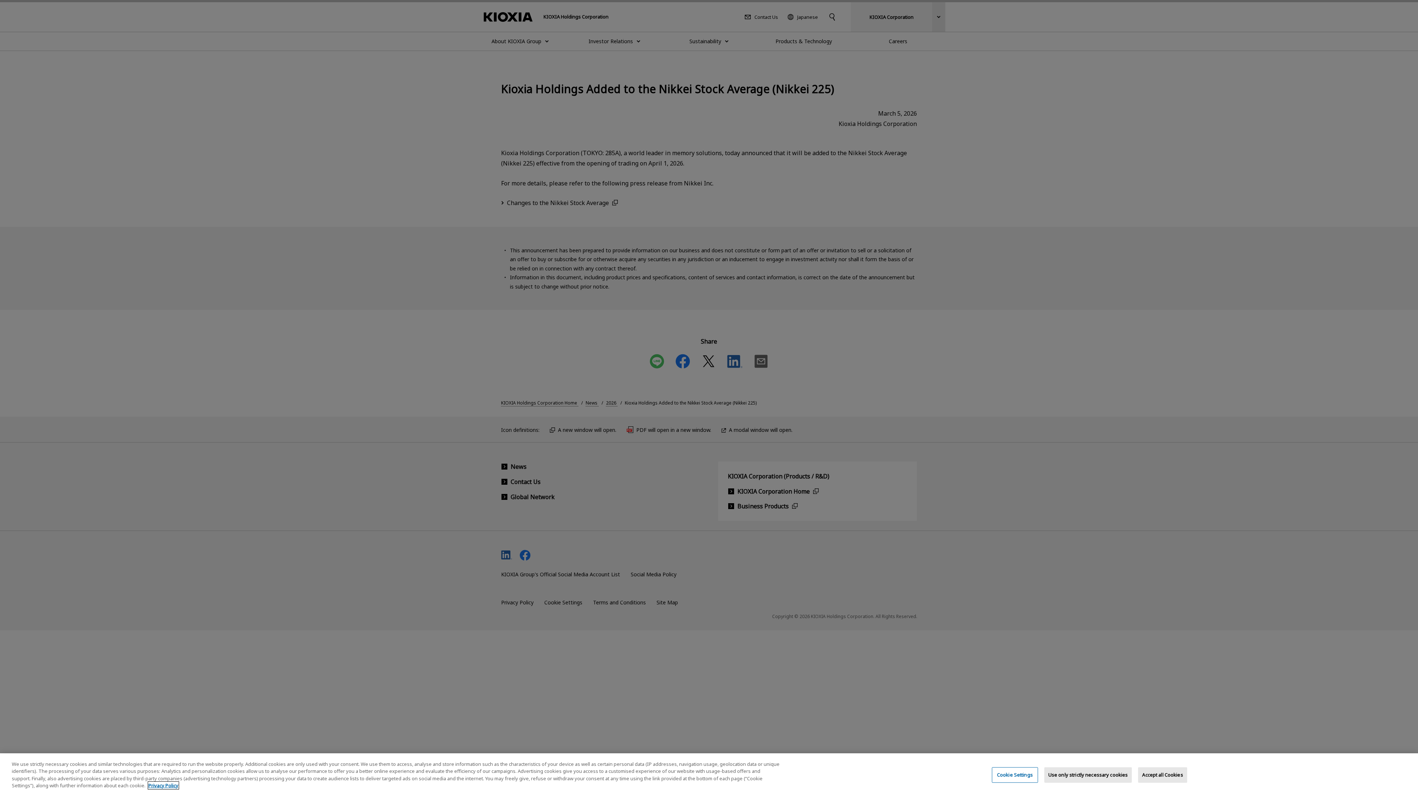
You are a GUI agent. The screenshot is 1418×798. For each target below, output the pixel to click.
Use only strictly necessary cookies (1088, 774)
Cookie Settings (1015, 774)
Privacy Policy (163, 785)
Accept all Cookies (1162, 774)
